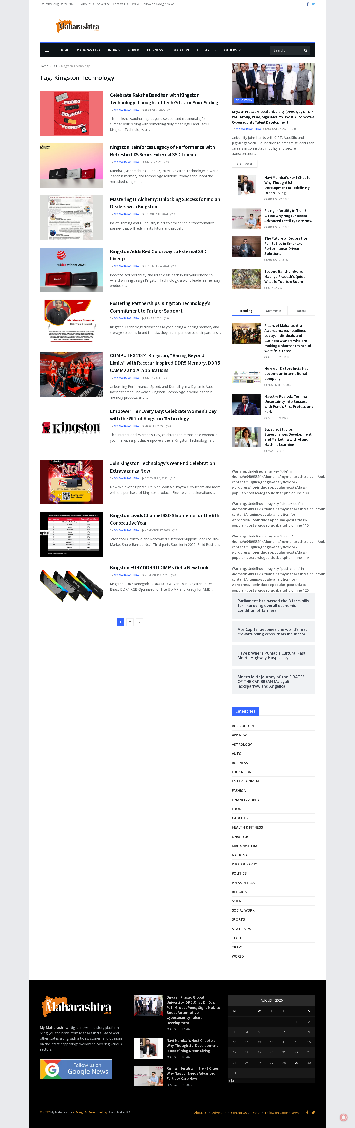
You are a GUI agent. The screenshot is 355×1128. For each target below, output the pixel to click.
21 (284, 1052)
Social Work (243, 910)
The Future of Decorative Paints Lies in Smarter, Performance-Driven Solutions (285, 246)
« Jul (231, 1080)
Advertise (103, 4)
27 (271, 1062)
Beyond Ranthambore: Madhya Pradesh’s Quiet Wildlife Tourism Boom (284, 276)
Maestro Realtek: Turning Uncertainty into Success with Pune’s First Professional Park (289, 404)
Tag (54, 66)
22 (296, 1052)
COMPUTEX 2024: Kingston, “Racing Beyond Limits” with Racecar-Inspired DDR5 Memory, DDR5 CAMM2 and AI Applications (165, 363)
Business (155, 50)
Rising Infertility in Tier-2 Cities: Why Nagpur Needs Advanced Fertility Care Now (288, 215)
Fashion (239, 790)
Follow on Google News (158, 4)
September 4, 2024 (156, 266)
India (112, 50)
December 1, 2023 (156, 478)
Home (64, 50)
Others (230, 50)
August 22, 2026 (278, 199)
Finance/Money (246, 799)
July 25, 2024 (152, 318)
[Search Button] (306, 50)
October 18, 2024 (156, 214)
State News (242, 928)
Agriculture (243, 726)
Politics (239, 873)
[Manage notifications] (344, 1117)
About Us (87, 4)
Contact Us (120, 4)
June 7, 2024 (152, 378)
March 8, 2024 (153, 426)
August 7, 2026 (277, 260)
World (133, 50)
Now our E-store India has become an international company (286, 373)
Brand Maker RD (119, 1112)
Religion (239, 892)
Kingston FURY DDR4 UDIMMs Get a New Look (159, 567)
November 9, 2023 (156, 575)
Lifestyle (205, 50)
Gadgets (240, 818)
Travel (238, 947)
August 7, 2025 (154, 110)
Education (179, 50)
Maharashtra (88, 50)
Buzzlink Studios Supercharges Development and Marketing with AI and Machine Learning (288, 437)
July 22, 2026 (275, 288)
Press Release (244, 882)
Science (239, 901)
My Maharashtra (126, 110)
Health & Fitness (247, 827)
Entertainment (246, 781)
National (240, 855)
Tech (236, 938)
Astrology (242, 744)
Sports (238, 919)
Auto (236, 753)
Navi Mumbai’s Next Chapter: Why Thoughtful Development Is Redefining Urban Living (288, 185)
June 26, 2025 (152, 162)
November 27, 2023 (157, 530)
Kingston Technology (75, 66)
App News (240, 735)
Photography (244, 864)
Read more (244, 164)
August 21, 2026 (278, 227)
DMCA (135, 4)
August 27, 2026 (277, 129)
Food (236, 809)
